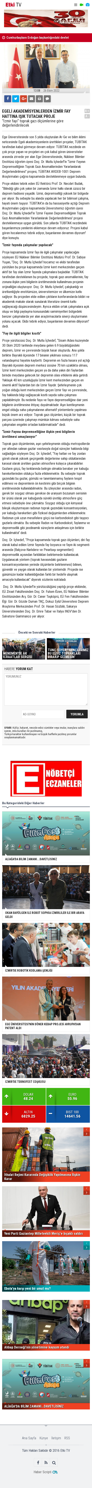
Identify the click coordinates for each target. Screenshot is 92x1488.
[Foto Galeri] (87, 5)
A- (87, 116)
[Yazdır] (39, 98)
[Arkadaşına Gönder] (31, 98)
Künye (44, 1438)
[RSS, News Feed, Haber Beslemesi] (46, 1462)
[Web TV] (81, 5)
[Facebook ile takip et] (38, 1462)
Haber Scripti (42, 1472)
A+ (87, 111)
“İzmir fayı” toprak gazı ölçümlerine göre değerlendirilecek (33, 123)
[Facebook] (7, 98)
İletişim (56, 1438)
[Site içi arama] (54, 1462)
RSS (67, 1438)
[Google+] (23, 98)
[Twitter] (15, 98)
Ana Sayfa (29, 1438)
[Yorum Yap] (47, 98)
